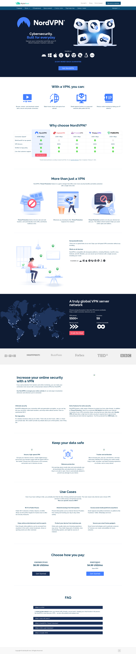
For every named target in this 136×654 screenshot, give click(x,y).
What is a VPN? (39, 607)
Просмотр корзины (113, 3)
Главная (19, 8)
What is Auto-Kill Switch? (42, 618)
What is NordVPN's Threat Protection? (46, 623)
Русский (83, 3)
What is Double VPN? (41, 633)
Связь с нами (81, 8)
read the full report (75, 159)
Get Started (41, 573)
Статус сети (59, 8)
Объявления (37, 8)
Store (27, 8)
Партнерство (70, 8)
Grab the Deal (77, 333)
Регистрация (99, 3)
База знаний (48, 8)
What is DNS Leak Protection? (44, 628)
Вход (90, 3)
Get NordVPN (68, 68)
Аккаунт (115, 8)
